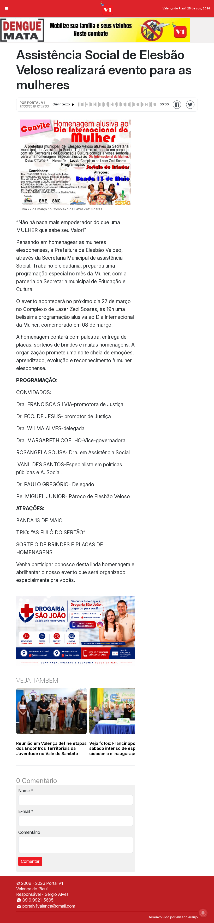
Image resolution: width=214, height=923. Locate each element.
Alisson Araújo (187, 917)
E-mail (25, 811)
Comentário (29, 832)
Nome (25, 790)
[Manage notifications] (203, 913)
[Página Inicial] (107, 8)
